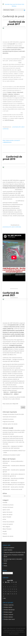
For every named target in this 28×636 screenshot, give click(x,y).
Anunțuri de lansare (8, 507)
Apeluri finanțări (7, 517)
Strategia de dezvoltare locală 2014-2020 (13, 414)
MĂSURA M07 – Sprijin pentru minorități (13, 487)
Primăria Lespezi (8, 612)
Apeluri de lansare (7, 512)
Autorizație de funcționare (9, 416)
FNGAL (5, 565)
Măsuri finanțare (7, 529)
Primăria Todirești (8, 614)
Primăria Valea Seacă (9, 619)
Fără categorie (6, 526)
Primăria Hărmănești (9, 609)
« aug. (4, 598)
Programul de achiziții (8, 421)
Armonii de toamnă (8, 524)
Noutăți (5, 531)
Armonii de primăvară (8, 521)
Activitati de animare (8, 419)
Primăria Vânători (8, 617)
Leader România (8, 550)
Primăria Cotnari (8, 607)
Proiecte (5, 534)
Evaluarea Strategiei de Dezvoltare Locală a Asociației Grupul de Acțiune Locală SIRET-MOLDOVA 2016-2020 (14, 432)
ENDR (5, 563)
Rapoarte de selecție (8, 536)
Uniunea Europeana (9, 547)
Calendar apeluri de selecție (10, 424)
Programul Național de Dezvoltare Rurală (14, 552)
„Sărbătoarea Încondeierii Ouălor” (11, 455)
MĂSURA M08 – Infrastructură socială (12, 489)
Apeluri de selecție (7, 514)
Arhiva (4, 519)
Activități (5, 502)
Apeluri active (6, 509)
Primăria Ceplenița (8, 605)
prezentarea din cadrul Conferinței (12, 227)
